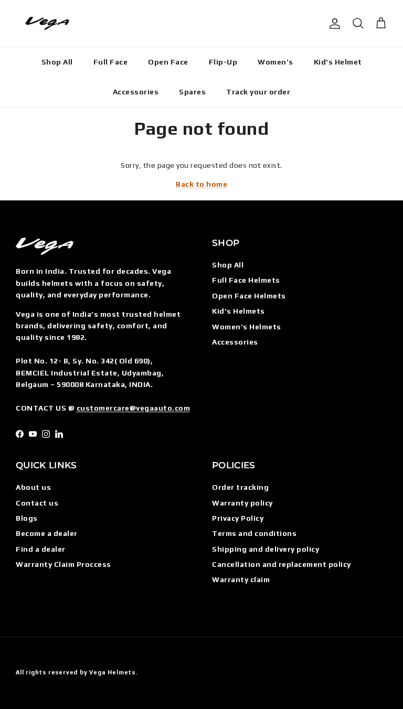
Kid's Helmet (338, 62)
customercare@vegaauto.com (133, 408)
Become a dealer (47, 533)
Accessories (136, 92)
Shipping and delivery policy (265, 549)
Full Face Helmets (246, 280)
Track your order (258, 92)
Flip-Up (223, 62)
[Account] (332, 23)
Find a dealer (41, 549)
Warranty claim (241, 579)
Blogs (27, 518)
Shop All (57, 62)
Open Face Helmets (249, 296)
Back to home (201, 184)
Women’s (275, 62)
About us (33, 487)
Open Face (168, 62)
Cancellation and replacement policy (281, 564)
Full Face (110, 62)
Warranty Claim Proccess (63, 564)
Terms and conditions (254, 533)
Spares (192, 92)
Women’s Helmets (246, 327)
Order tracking (240, 487)
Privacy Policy (237, 518)
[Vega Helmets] (47, 23)
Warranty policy (242, 503)
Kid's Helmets (238, 311)
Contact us (37, 503)
